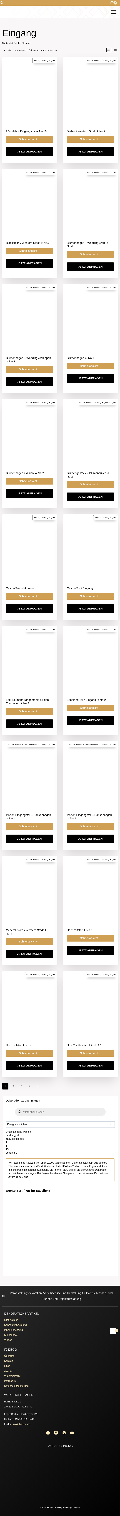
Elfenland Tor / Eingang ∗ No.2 (86, 699)
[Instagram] (56, 1432)
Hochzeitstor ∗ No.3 (79, 930)
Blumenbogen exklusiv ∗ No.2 (25, 473)
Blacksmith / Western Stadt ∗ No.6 (28, 242)
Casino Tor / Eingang (80, 588)
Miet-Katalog (11, 1320)
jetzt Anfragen (29, 151)
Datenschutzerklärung (16, 1386)
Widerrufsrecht (12, 1376)
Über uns (9, 1356)
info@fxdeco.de (21, 1424)
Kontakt (8, 1361)
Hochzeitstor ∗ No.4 (18, 1045)
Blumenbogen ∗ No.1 (80, 358)
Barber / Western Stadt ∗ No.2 (86, 131)
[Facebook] (47, 1432)
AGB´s (8, 1371)
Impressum (10, 1381)
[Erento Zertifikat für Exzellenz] (60, 1212)
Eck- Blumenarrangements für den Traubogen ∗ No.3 (27, 701)
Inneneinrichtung (13, 1330)
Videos (8, 1340)
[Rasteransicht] (108, 50)
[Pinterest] (64, 1432)
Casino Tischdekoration (20, 588)
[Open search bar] (1, 2)
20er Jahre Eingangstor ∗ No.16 (26, 131)
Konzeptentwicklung (15, 1325)
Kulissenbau (11, 1335)
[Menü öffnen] (113, 12)
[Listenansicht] (115, 50)
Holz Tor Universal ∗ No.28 (84, 1045)
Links (7, 1366)
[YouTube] (72, 1432)
